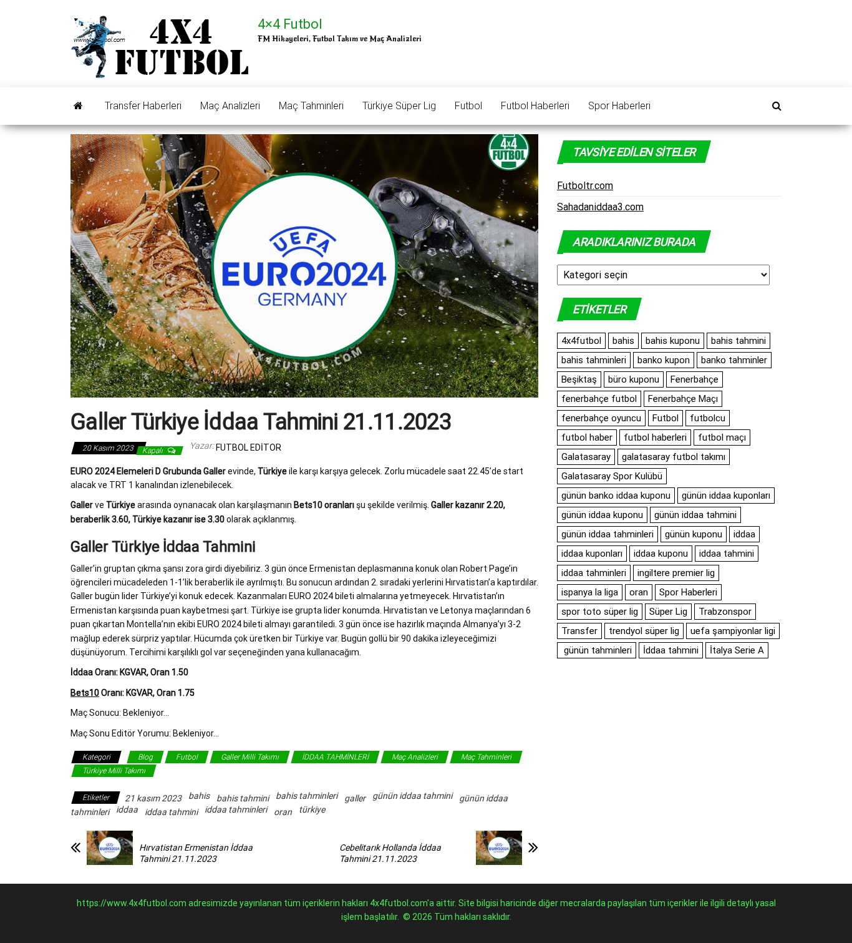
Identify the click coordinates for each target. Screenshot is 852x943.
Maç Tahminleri (311, 106)
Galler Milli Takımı (250, 757)
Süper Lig (668, 611)
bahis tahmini (242, 798)
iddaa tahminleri (236, 809)
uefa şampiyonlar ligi (732, 631)
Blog (145, 757)
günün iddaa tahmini (412, 796)
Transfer (579, 631)
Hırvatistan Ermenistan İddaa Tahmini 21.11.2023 (196, 853)
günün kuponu (693, 534)
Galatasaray (586, 456)
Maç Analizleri (230, 106)
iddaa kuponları (591, 553)
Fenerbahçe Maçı (683, 398)
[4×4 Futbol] (78, 106)
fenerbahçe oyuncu (601, 418)
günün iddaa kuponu (602, 514)
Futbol (468, 106)
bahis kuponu (673, 340)
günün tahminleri (596, 650)
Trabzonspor (725, 611)
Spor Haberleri (619, 106)
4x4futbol (581, 340)
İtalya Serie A (737, 650)
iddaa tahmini (171, 812)
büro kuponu (633, 379)
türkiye (312, 809)
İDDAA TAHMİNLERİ (335, 757)
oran (283, 812)
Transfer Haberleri (143, 106)
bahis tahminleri (306, 796)
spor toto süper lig (599, 611)
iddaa (127, 809)
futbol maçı (722, 437)
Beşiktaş (579, 379)
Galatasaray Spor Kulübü (611, 476)
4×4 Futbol (290, 24)
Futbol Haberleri (535, 106)
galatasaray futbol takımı (673, 456)
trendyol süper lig (644, 631)
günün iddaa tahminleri (607, 534)
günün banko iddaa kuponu (615, 495)
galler (354, 798)
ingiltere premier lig (676, 573)
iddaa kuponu (661, 553)
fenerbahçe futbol (599, 398)
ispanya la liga (589, 592)
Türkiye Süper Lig (399, 106)
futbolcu (707, 418)
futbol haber (586, 437)
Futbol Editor (248, 447)
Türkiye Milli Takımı (113, 770)
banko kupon (663, 360)
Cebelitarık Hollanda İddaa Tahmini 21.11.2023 (390, 853)
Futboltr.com (585, 186)
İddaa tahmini (671, 650)
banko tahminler (734, 360)
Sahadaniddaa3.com (600, 207)
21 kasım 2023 (153, 798)
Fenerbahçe (694, 379)
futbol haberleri (655, 437)
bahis (199, 796)
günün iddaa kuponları (726, 495)
